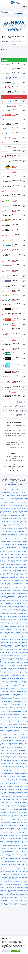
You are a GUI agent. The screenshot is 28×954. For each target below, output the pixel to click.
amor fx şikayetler (9, 499)
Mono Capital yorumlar (13, 728)
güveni (10, 678)
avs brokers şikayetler (11, 528)
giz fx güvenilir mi (23, 659)
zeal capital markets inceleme (7, 896)
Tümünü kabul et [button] (15, 950)
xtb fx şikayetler (9, 887)
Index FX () (15, 285)
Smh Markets (24, 821)
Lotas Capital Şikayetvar (20, 718)
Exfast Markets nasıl (5, 613)
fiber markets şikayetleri (22, 623)
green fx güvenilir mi (8, 672)
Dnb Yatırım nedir (19, 596)
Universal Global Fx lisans (11, 847)
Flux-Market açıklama (20, 629)
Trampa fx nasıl (18, 842)
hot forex (8, 688)
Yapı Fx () (15, 260)
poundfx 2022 (7, 782)
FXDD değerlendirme (19, 645)
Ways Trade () (16, 364)
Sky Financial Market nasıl (15, 821)
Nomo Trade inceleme (20, 740)
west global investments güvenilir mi (10, 865)
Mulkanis (20, 728)
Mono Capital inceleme (5, 727)
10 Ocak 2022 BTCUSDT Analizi (14, 442)
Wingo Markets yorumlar (13, 874)
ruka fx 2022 (24, 806)
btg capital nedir (19, 564)
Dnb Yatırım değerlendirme (20, 594)
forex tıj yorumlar (9, 636)
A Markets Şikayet (8, 489)
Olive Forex (7, 750)
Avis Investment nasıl (10, 524)
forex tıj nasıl (15, 635)
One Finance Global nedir (6, 760)
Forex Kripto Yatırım (18, 633)
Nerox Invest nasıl (11, 733)
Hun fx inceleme (9, 691)
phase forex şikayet (4, 772)
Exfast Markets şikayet (22, 613)
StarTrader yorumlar (13, 829)
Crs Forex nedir (6, 589)
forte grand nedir (15, 638)
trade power (12, 835)
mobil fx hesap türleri (14, 723)
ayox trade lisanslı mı (20, 534)
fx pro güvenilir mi (14, 643)
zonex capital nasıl (12, 901)
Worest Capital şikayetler (13, 877)
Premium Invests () (16, 239)
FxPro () (15, 86)
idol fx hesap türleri (17, 694)
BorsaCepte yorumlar (5, 563)
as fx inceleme (17, 508)
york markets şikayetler (11, 894)
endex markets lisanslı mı (12, 607)
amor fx (7, 498)
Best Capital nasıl (11, 540)
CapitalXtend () (16, 118)
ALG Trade (23, 491)
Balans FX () (15, 137)
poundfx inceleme (23, 782)
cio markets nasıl (21, 577)
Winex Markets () (16, 77)
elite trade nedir (6, 602)
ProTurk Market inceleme (11, 792)
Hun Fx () (15, 318)
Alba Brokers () (16, 171)
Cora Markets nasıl (13, 586)
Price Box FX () (16, 249)
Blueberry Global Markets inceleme (13, 550)
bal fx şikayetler (8, 537)
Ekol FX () (15, 229)
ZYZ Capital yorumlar (14, 906)
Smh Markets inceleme (16, 822)
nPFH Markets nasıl (21, 746)
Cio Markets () (16, 210)
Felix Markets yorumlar (20, 620)
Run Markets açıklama (18, 809)
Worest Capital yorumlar (23, 877)
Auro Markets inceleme (16, 512)
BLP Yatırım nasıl (7, 547)
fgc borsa (7, 622)
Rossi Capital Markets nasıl (17, 799)
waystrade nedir (4, 864)
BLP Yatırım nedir (15, 547)
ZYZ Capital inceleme (9, 904)
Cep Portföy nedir (4, 576)
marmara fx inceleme (5, 721)
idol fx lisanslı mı (10, 695)
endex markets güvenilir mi (20, 606)
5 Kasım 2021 (5, 488)
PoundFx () (15, 224)
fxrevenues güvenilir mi (6, 648)
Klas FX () (15, 141)
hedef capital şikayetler (19, 682)
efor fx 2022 (21, 597)
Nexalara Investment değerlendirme (16, 736)
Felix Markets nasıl (20, 619)
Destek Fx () (15, 264)
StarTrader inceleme (10, 828)
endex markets (11, 606)
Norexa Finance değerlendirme (17, 743)
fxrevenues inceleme (15, 648)
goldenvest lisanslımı (18, 671)
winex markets (21, 868)
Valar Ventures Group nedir (8, 852)
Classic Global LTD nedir (15, 581)
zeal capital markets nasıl (17, 896)
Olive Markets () (16, 127)
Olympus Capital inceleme (12, 753)
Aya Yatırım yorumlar (9, 532)
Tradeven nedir (23, 841)
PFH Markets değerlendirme (17, 767)
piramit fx (14, 776)
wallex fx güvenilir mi (6, 861)
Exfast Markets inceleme (23, 612)
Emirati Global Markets (23, 602)
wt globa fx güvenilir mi (10, 878)
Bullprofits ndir (12, 567)
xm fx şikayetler (9, 884)
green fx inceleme (16, 672)
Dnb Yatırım (12, 594)
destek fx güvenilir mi (8, 590)
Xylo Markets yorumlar (21, 890)
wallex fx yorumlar (8, 862)
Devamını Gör (14, 44)
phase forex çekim (14, 770)
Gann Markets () (16, 219)
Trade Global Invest (18, 831)
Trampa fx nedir (25, 842)
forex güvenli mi (10, 633)
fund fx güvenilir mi (16, 639)
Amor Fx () (15, 214)
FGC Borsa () (15, 352)
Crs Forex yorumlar (22, 589)
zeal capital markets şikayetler (13, 897)
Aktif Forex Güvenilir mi (22, 489)
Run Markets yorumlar (19, 812)
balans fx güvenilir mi (20, 537)
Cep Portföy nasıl (18, 574)
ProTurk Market (8, 790)
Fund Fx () (15, 123)
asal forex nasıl (13, 509)
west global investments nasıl (10, 867)
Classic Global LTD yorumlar (10, 583)
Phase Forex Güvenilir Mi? (22, 770)
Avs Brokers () (16, 194)
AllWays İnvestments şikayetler (8, 496)
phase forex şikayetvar (23, 772)
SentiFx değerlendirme (16, 815)
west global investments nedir (22, 867)
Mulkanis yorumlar (12, 731)
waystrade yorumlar (20, 864)
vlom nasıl (7, 858)
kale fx (25, 707)
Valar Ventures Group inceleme (12, 851)
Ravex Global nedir (9, 796)
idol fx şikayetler (12, 697)
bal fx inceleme (21, 535)
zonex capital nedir (20, 901)
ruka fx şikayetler (24, 808)
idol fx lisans (24, 694)
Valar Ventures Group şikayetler (20, 852)
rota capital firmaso (8, 802)
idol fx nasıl (22, 695)
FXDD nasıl (7, 646)
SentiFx (9, 815)
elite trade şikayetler (13, 602)
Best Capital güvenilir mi (19, 538)
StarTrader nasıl (18, 828)
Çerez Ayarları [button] (6, 950)
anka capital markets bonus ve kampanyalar (13, 502)
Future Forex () (16, 343)
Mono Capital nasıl (13, 727)
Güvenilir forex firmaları (17, 678)
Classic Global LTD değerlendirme (11, 580)
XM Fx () (15, 91)
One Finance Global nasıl (23, 759)
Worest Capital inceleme (14, 875)
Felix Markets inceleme (12, 619)
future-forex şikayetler (14, 642)
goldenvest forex (19, 669)
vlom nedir (12, 858)
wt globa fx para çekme (19, 878)
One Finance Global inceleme (12, 759)
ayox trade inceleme (11, 534)
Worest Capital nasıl (22, 875)
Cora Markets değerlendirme (21, 584)
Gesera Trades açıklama (8, 656)
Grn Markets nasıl (23, 675)
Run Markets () (16, 72)
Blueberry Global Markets (13, 548)
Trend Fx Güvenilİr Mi (7, 845)
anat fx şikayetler (20, 501)
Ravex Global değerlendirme (9, 795)
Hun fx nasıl (16, 691)
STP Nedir (8, 831)
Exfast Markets (20, 610)
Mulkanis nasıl (17, 730)
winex (16, 868)
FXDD (14, 645)
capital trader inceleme (7, 570)
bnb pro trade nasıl (13, 554)
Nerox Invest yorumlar (10, 734)
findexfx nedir (6, 626)
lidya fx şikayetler (14, 714)
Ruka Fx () (15, 339)
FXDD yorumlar (24, 646)
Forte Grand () (16, 234)
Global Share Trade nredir (11, 665)
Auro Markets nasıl (24, 512)
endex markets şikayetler (22, 607)
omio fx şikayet (21, 756)
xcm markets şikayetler (12, 883)
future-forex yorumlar (24, 642)
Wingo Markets (18, 871)
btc (10, 563)
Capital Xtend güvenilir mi (9, 571)
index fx (15, 700)
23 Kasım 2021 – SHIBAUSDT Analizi (15, 444)
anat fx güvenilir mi (20, 499)
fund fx (10, 639)
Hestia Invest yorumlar (10, 687)
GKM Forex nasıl (4, 662)
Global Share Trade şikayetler (23, 665)
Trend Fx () (15, 299)
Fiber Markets (21, 622)
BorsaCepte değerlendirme (17, 560)
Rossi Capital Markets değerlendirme (20, 798)
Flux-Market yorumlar (9, 632)
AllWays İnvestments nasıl (13, 495)
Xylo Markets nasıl (23, 888)
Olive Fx (12, 750)
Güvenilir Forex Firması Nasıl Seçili (15, 679)
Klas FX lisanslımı (23, 710)
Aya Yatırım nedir (19, 531)
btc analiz (14, 563)
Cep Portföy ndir (25, 574)
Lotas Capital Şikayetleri (10, 718)
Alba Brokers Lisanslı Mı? (16, 491)
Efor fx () (15, 166)
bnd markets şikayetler (19, 557)
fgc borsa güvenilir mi (14, 622)
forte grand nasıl (8, 638)
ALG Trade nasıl (22, 492)
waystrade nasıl (25, 862)
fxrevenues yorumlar (11, 649)
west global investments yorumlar (8, 868)
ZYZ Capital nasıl (17, 904)
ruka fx (19, 806)
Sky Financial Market (22, 818)
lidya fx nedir (7, 714)
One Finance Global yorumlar (17, 760)
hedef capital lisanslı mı (10, 682)
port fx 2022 (24, 779)
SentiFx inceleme (24, 815)
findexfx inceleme (20, 625)
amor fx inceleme (21, 498)
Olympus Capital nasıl (22, 753)
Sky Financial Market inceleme (19, 819)
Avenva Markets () (16, 313)
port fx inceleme (11, 780)
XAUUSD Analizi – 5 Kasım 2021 (14, 450)
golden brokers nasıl (12, 668)
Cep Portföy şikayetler (12, 576)
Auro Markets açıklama (23, 511)
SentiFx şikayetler (16, 816)
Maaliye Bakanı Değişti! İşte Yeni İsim (14, 461)
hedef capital (8, 681)
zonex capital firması (19, 900)
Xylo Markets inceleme (15, 888)
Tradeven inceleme (10, 841)
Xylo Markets (15, 887)
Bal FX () (14, 109)
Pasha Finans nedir (19, 766)
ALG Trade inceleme (15, 492)
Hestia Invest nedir (18, 685)
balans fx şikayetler (10, 538)
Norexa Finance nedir (20, 744)
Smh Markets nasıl (24, 822)
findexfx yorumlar (21, 626)
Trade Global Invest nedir (8, 834)
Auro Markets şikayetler (13, 514)
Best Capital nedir (18, 540)
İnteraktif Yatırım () (16, 357)
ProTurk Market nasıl (20, 792)
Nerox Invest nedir (18, 733)
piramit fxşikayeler (14, 779)
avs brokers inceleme (7, 527)
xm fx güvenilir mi (23, 883)
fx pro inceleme (20, 643)
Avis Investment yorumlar (14, 525)
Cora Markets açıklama (11, 584)
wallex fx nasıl (13, 861)
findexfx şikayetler (13, 626)
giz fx (18, 659)
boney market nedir (20, 558)
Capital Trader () (16, 254)
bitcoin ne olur (20, 544)
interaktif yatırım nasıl (7, 704)
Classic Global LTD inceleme (23, 580)
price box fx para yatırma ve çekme (13, 786)
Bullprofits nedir (19, 567)
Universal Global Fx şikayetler (16, 848)
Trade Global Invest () (16, 68)
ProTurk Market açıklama (16, 790)
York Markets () (16, 155)
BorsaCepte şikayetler (23, 561)
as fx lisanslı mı (23, 508)
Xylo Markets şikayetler (12, 890)
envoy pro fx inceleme (14, 609)
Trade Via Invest (18, 835)
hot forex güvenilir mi (21, 688)
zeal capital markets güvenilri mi (22, 894)
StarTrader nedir (24, 828)
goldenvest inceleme (9, 671)
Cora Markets (3, 584)
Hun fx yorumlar (9, 692)
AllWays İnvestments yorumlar (21, 496)
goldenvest (13, 669)
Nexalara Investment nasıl (14, 737)
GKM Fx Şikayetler (19, 662)
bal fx (9, 535)
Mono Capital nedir (21, 727)
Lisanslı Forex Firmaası (9, 717)
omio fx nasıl (15, 756)
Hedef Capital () (16, 303)
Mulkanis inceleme (10, 730)
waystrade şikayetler (12, 864)
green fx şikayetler (10, 674)
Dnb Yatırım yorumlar (10, 597)
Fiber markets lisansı (12, 623)
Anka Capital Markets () (16, 160)
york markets (22, 891)
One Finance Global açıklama (13, 757)
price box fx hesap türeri (14, 785)
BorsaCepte (9, 560)
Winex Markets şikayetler (23, 870)
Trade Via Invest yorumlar (6, 839)
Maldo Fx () (15, 185)
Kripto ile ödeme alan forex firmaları (14, 711)
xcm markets (22, 880)
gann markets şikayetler (9, 655)
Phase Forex (7, 770)
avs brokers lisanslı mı (16, 527)
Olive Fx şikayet (17, 750)
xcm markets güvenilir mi (11, 881)
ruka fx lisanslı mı (11, 808)
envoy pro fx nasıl (23, 609)
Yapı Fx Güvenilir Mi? (6, 891)
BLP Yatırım (9, 545)
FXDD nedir (12, 646)
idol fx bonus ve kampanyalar (18, 692)
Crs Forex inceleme (20, 587)
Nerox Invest (22, 731)
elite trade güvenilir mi (10, 600)
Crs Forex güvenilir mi (11, 587)
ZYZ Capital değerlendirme (17, 903)
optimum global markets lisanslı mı (14, 763)
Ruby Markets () (16, 333)
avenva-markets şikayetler (11, 521)
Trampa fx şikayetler (4, 844)
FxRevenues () (16, 114)
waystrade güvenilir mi (17, 862)
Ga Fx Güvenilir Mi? (23, 649)
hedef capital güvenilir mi (15, 681)
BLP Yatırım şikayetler (23, 547)
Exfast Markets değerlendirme (12, 612)
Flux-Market (13, 629)
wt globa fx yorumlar (10, 880)
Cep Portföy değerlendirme (8, 574)
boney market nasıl (12, 558)
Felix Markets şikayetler (10, 620)
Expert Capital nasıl (18, 616)
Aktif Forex (14, 489)
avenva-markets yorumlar (21, 521)
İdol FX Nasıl (17, 695)
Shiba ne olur (6, 818)
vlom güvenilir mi (22, 857)
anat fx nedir (14, 501)
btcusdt (23, 563)
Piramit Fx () (15, 348)
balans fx (13, 537)
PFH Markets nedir (9, 769)
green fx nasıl (23, 672)
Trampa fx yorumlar (12, 844)
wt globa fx (3, 878)
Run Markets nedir (10, 812)
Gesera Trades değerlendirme (18, 656)
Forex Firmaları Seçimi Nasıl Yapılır (21, 632)
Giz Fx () (14, 275)
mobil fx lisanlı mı (8, 724)
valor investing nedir (21, 855)
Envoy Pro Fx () (16, 371)
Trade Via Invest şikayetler (22, 838)
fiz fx (9, 629)
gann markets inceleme (20, 652)
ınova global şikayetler (10, 707)
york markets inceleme (21, 893)
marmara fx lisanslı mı (14, 721)
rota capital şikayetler (14, 803)
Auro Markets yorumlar (23, 514)
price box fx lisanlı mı (23, 785)
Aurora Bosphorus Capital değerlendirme (18, 515)
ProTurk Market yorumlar (20, 793)
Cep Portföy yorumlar (21, 576)
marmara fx (16, 720)
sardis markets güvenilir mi (9, 813)
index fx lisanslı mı (16, 701)
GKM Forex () (16, 82)
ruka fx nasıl (18, 808)
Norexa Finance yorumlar (12, 746)
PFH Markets (9, 767)
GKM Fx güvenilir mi (11, 662)
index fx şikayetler (24, 701)
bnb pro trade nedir (21, 554)
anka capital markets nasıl (12, 505)
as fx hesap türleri (4, 508)
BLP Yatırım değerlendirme (17, 545)
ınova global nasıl (21, 705)
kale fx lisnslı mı (11, 708)
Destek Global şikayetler (21, 593)
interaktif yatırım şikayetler (17, 704)
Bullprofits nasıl (5, 567)
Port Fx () (15, 280)
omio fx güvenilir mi (8, 756)
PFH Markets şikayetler (17, 769)
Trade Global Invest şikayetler (19, 834)
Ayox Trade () (16, 324)
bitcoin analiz (13, 544)
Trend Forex (23, 844)
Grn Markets (24, 674)
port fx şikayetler (24, 780)
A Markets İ (20, 488)
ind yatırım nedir (18, 698)
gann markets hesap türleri (10, 652)
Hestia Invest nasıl (10, 685)
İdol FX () (15, 175)
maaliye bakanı (9, 720)
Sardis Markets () (16, 294)
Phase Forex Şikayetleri (13, 772)
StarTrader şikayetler (5, 829)
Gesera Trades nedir (19, 658)
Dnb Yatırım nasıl (11, 596)
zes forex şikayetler (11, 900)
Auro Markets (15, 511)
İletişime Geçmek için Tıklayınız (15, 484)
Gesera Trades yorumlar (11, 659)
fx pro (3, 643)
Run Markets (3, 809)
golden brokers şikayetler (21, 668)
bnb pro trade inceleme (5, 554)
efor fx (16, 597)
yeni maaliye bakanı (15, 891)
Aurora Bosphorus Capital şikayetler (19, 518)
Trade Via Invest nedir (13, 838)
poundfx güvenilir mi (14, 782)
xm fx (18, 883)
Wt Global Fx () (16, 395)
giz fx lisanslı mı (9, 661)
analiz (14, 499)
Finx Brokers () (16, 381)
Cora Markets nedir (21, 586)
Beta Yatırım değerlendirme (16, 541)
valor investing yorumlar (13, 857)
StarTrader (19, 826)
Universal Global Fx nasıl (21, 847)
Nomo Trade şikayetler (17, 741)
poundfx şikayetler (10, 783)
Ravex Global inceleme (20, 795)
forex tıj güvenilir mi (8, 635)
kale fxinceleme (25, 708)
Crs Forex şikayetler (14, 589)
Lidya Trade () (16, 205)
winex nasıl (13, 871)
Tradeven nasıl (17, 841)
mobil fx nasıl (15, 724)
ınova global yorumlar (19, 707)
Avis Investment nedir (19, 524)
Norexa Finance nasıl (11, 744)
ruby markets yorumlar (13, 806)
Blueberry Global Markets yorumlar (11, 553)
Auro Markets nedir (4, 514)
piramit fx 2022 (20, 776)
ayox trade (16, 532)
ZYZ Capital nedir (25, 904)
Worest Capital (20, 874)
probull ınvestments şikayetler (13, 789)
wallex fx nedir (19, 861)
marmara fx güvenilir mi (23, 720)
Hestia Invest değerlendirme (19, 684)
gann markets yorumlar (19, 655)
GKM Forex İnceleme (23, 661)
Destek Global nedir (12, 593)
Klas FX (2, 710)
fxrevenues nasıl (23, 648)
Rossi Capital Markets (8, 798)
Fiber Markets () (16, 105)
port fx (20, 779)
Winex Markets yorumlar (5, 871)
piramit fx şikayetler (6, 779)
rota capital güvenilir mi (18, 802)
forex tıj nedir (21, 635)
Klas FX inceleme (16, 710)
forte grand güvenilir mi (17, 636)
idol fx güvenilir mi (9, 694)
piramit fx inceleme (17, 777)
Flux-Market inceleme (13, 630)
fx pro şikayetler (9, 645)
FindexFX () (15, 308)
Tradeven (13, 839)
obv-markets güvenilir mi (9, 747)
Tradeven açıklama (19, 839)
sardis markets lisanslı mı (19, 813)
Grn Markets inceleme (15, 675)
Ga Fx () (14, 244)
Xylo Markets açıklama (23, 887)
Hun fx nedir (21, 691)
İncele (23, 64)
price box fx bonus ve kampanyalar (21, 783)
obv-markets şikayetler (20, 747)
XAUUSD (17, 880)
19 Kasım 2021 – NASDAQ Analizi (15, 447)
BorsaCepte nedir (15, 561)
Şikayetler (11, 818)
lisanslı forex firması (18, 717)
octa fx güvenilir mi (14, 749)
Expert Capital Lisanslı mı (9, 616)
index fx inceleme (9, 701)
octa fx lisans (21, 749)
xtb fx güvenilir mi (16, 884)
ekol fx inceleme (22, 599)
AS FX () (14, 200)
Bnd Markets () (16, 270)
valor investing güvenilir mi (18, 854)
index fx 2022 (20, 700)
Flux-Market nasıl (21, 630)
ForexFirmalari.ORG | (13, 479)
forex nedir (25, 633)
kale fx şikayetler (18, 708)
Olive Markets (23, 750)
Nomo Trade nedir (9, 741)
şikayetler (16, 818)
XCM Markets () (16, 180)
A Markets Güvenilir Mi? (12, 488)
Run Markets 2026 (10, 809)
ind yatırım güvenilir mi (21, 697)
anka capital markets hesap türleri (16, 504)
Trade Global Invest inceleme (14, 832)
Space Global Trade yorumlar (11, 826)
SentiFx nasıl (3, 816)
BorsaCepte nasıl (8, 561)
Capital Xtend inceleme (20, 571)
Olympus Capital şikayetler (15, 754)
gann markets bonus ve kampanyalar (14, 651)
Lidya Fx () (15, 375)
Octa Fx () (15, 100)
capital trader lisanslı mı (17, 570)
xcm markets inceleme (21, 881)
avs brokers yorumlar (20, 528)
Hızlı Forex (17, 687)
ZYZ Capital (10, 903)
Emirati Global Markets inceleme (20, 603)
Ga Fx (17, 649)
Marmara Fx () (16, 328)
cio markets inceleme (13, 577)
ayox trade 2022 (22, 532)
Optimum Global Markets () (16, 150)
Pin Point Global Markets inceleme (20, 773)
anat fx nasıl (8, 501)
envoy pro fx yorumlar (13, 610)
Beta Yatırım (8, 541)
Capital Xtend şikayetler (10, 573)
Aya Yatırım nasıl (11, 531)
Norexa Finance (8, 743)
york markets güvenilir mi (11, 893)
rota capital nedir (6, 803)
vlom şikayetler (17, 858)
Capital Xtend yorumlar (20, 573)
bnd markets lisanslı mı (10, 557)
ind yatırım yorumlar (9, 700)
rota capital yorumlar (23, 803)
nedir (17, 731)
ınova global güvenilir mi (12, 705)
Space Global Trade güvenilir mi (14, 825)
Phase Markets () (16, 63)
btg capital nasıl (12, 564)
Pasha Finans (10, 764)
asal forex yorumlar (8, 511)
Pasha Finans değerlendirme (19, 764)
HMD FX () (15, 391)
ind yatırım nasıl (11, 698)
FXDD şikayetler (18, 646)
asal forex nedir (19, 509)
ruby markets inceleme (15, 805)
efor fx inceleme (8, 599)
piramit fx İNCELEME (9, 777)
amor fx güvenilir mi (13, 498)
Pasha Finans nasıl (11, 766)
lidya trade (20, 714)
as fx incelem (11, 508)
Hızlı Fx (21, 687)
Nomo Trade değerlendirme (10, 740)
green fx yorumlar (17, 674)
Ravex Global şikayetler (18, 796)
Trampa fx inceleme (11, 842)
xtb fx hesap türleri (24, 884)
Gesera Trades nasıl (11, 658)
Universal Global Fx (15, 845)
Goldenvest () (16, 290)
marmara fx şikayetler (22, 721)
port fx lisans (17, 780)
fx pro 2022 (7, 643)
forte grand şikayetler (23, 638)
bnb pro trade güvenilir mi (23, 553)
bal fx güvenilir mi (14, 535)
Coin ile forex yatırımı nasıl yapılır (22, 583)
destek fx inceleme (17, 590)
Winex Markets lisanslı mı (13, 870)
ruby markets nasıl (23, 805)
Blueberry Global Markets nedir (11, 551)
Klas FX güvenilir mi (8, 710)
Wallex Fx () (15, 190)
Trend (18, 844)
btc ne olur (19, 563)
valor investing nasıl (12, 855)
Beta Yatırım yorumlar (6, 544)
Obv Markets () (16, 386)
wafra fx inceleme (25, 858)
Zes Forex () (15, 146)
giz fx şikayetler (16, 661)
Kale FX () (15, 132)
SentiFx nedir (9, 816)
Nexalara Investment (18, 734)
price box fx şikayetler (24, 786)
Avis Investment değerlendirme (14, 522)
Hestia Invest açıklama (8, 684)
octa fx (9, 749)
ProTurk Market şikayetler (10, 793)
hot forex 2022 (13, 688)
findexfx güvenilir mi (11, 625)
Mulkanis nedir (23, 730)
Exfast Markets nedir (13, 613)
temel (13, 831)
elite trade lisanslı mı (19, 600)
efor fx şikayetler (15, 599)
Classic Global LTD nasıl (6, 581)
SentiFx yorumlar (23, 816)
